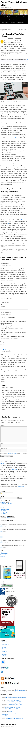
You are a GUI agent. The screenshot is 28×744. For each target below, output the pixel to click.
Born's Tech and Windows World (6, 505)
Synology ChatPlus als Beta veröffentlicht (12, 717)
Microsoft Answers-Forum (20, 690)
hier (22, 220)
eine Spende (21, 486)
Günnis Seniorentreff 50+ (5, 509)
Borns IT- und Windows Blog (6, 503)
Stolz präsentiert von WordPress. (8, 726)
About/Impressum (11, 16)
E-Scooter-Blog (3, 513)
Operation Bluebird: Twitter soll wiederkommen (14, 718)
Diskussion (15, 19)
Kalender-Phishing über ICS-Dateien (13, 700)
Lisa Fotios (11, 101)
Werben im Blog (3, 554)
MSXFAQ (4, 650)
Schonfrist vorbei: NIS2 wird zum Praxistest (13, 719)
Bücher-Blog (2, 507)
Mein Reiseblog (3, 510)
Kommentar (3, 425)
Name (2, 443)
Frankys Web (4, 655)
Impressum (2, 552)
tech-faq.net (4, 647)
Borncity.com (2, 502)
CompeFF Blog (4, 651)
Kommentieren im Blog (6, 19)
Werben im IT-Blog (5, 22)
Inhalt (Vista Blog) (20, 22)
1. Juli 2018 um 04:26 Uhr (5, 265)
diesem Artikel (15, 138)
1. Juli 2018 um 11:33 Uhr (5, 351)
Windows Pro (4, 641)
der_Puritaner (4, 350)
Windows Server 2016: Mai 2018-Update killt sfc (22, 28)
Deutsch (4, 493)
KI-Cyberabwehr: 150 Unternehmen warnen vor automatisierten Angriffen (13, 524)
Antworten (2, 306)
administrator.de (5, 648)
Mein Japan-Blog (3, 512)
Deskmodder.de (4, 652)
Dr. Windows (4, 654)
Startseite (3, 16)
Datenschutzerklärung (21, 16)
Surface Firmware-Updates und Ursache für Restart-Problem (6, 29)
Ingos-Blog (4, 645)
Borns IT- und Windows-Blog (13, 3)
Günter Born (18, 38)
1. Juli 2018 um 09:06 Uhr (5, 314)
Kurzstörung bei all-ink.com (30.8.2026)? (13, 696)
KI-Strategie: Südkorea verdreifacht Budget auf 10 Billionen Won (12, 545)
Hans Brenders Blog (5, 644)
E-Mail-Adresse (4, 448)
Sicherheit (14, 243)
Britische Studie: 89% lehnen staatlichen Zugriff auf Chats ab (11, 534)
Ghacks (3, 643)
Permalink (2, 246)
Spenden (13, 22)
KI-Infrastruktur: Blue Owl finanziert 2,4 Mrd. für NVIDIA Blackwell (13, 529)
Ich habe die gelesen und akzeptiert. (15, 453)
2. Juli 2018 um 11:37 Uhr (7, 387)
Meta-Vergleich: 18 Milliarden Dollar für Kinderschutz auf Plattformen (13, 540)
